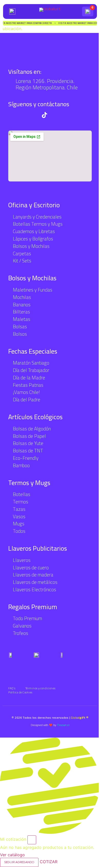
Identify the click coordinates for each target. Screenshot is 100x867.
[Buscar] (76, 11)
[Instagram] (33, 115)
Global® (79, 717)
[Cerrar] (31, 840)
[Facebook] (55, 115)
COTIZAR (48, 861)
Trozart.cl (63, 725)
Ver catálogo (12, 854)
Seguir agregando (19, 862)
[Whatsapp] (11, 115)
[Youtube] (22, 115)
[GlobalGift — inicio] (50, 11)
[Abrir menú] (12, 11)
